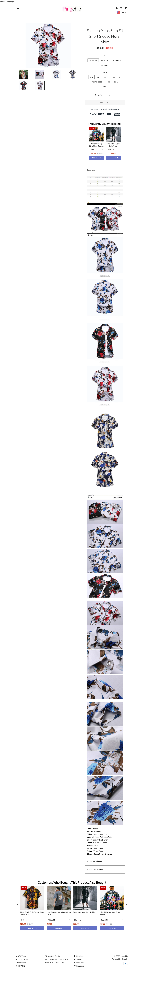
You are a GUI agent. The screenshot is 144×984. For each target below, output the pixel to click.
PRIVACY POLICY (52, 956)
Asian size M (98, 82)
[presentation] (17, 904)
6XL (106, 77)
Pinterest (79, 963)
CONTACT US (22, 959)
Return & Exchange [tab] (94, 861)
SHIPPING (20, 966)
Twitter (79, 959)
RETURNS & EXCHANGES (56, 959)
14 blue (104, 60)
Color (105, 56)
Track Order (21, 963)
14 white (93, 60)
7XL (113, 77)
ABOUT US (21, 956)
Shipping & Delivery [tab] (95, 869)
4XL (91, 77)
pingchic (124, 956)
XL (109, 82)
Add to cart (96, 158)
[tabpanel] (105, 515)
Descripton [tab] (91, 170)
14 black (116, 60)
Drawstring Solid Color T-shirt (113, 145)
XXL (116, 82)
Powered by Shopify (120, 959)
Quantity (98, 95)
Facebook (80, 956)
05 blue (105, 65)
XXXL (105, 87)
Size (105, 72)
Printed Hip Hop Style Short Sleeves (96, 145)
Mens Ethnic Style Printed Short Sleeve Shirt (32, 913)
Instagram (80, 966)
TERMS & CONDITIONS (55, 963)
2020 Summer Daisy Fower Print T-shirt (59, 913)
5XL (98, 77)
